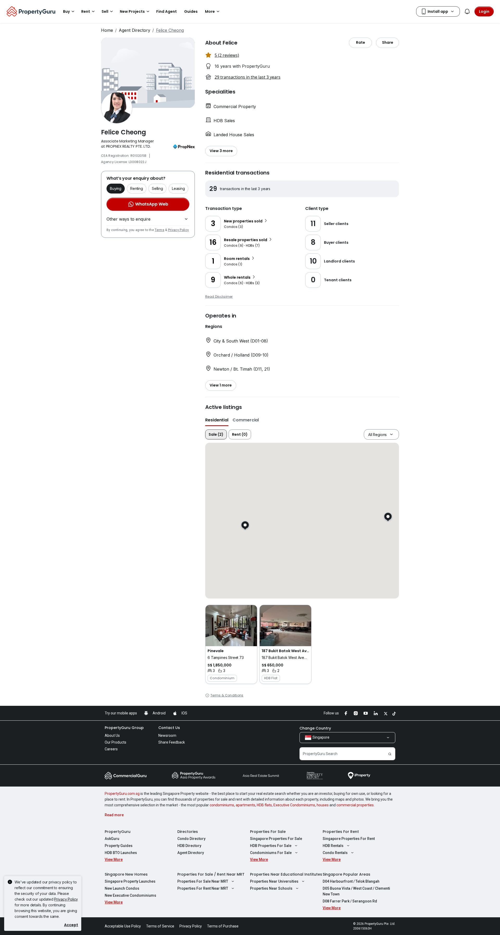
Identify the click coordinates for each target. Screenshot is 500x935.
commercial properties (355, 805)
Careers (111, 749)
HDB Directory (189, 846)
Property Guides (119, 846)
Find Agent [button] (166, 11)
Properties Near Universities (274, 881)
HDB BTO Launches (121, 853)
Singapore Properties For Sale (276, 839)
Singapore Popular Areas (346, 874)
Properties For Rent (341, 831)
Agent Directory (134, 30)
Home (107, 30)
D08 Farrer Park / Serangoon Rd (350, 901)
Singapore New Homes (126, 874)
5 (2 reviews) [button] (227, 55)
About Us (112, 735)
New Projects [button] (132, 11)
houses (323, 805)
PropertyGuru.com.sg (122, 793)
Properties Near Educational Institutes (286, 874)
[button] (231, 644)
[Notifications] (467, 11)
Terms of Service (160, 926)
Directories (187, 831)
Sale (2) (216, 434)
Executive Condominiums (294, 805)
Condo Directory (191, 839)
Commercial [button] (246, 420)
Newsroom (167, 735)
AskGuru (112, 839)
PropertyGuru (117, 831)
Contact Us (169, 727)
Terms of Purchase (223, 926)
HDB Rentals (333, 846)
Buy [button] (66, 11)
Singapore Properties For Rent (349, 839)
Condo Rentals (335, 853)
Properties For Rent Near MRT (202, 888)
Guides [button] (191, 11)
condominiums (222, 805)
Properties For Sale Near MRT (202, 881)
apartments (245, 805)
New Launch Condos (122, 888)
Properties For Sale (268, 831)
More (210, 11)
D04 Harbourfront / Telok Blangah (351, 881)
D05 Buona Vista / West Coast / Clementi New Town (356, 891)
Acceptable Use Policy (123, 926)
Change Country (315, 728)
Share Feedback (171, 742)
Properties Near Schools (271, 888)
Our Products (115, 742)
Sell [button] (105, 11)
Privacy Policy (178, 230)
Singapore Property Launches (130, 881)
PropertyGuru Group (124, 727)
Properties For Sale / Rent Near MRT (211, 874)
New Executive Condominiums (130, 895)
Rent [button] (85, 11)
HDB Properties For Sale (270, 846)
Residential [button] (216, 420)
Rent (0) (240, 434)
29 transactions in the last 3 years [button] (247, 77)
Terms (159, 230)
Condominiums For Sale (271, 853)
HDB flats (264, 805)
